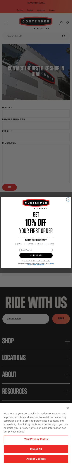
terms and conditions (38, 264)
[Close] (68, 408)
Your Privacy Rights (36, 438)
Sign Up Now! (36, 255)
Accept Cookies (36, 458)
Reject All (36, 448)
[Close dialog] (68, 199)
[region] (36, 434)
